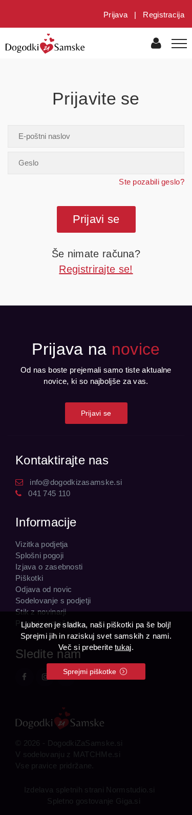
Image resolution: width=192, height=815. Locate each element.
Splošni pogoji (39, 555)
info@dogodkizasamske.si (76, 482)
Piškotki (29, 578)
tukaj (123, 647)
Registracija (163, 14)
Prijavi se (96, 413)
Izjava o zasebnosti (49, 566)
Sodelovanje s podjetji (53, 600)
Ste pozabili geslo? (151, 181)
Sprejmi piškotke (90, 671)
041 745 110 (49, 493)
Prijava (115, 14)
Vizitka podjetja (41, 544)
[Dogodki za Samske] (45, 42)
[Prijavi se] (156, 44)
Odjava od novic (43, 589)
